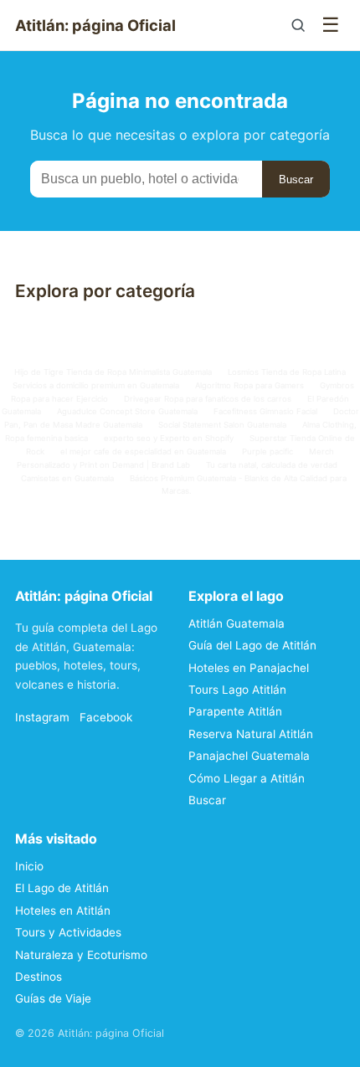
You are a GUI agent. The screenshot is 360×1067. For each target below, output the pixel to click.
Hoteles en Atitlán (63, 910)
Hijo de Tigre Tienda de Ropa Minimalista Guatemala (113, 372)
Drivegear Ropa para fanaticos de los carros (207, 398)
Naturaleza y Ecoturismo (81, 955)
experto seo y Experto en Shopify (169, 438)
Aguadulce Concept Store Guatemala (127, 411)
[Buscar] (298, 25)
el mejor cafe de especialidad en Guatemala (143, 451)
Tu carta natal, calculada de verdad (271, 464)
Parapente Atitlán (235, 711)
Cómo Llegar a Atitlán (246, 778)
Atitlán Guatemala (236, 623)
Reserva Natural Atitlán (250, 734)
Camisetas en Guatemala (67, 478)
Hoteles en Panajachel (248, 668)
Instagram (42, 717)
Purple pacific (267, 451)
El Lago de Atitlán (62, 888)
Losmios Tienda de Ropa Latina (287, 372)
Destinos (38, 976)
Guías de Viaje (53, 998)
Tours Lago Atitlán (237, 689)
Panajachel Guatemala (249, 755)
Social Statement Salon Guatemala (222, 424)
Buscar (296, 179)
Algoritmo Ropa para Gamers (249, 385)
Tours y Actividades (68, 932)
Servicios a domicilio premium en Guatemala (96, 385)
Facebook (106, 717)
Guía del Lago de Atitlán (252, 645)
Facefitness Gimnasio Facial (265, 411)
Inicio (29, 866)
